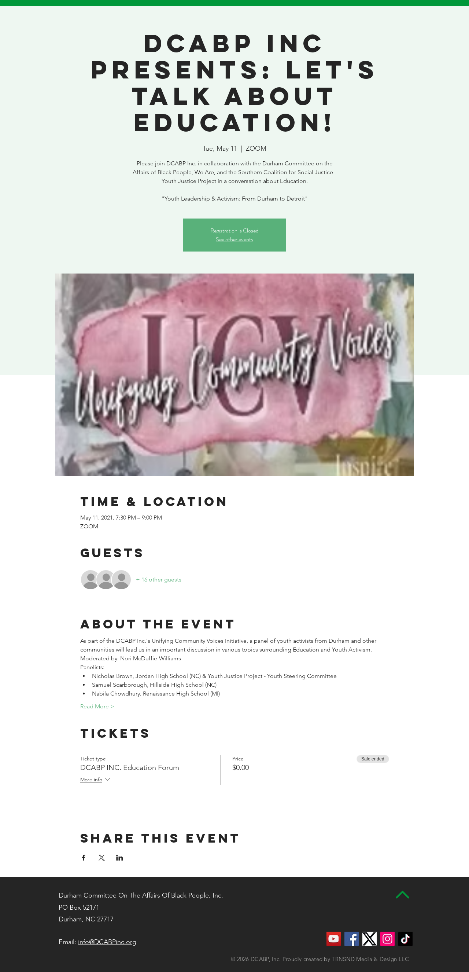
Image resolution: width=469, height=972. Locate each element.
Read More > (97, 706)
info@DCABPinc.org (107, 942)
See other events (234, 239)
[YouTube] (333, 939)
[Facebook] (351, 939)
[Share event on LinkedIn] (119, 858)
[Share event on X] (101, 858)
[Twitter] (369, 939)
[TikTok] (405, 939)
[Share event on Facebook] (83, 858)
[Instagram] (387, 939)
